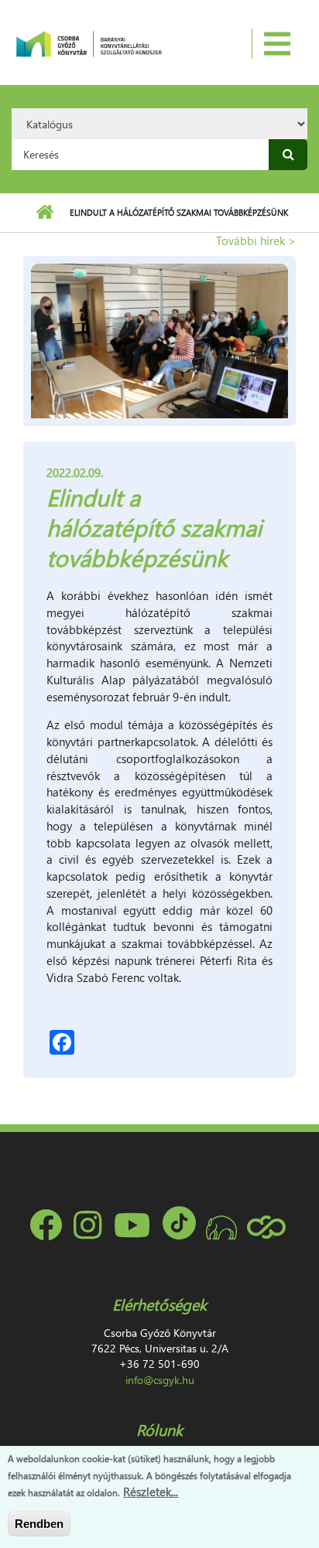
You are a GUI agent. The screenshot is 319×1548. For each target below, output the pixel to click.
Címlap (44, 212)
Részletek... (150, 1491)
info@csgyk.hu (159, 1379)
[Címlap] (88, 43)
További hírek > (256, 240)
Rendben (39, 1523)
